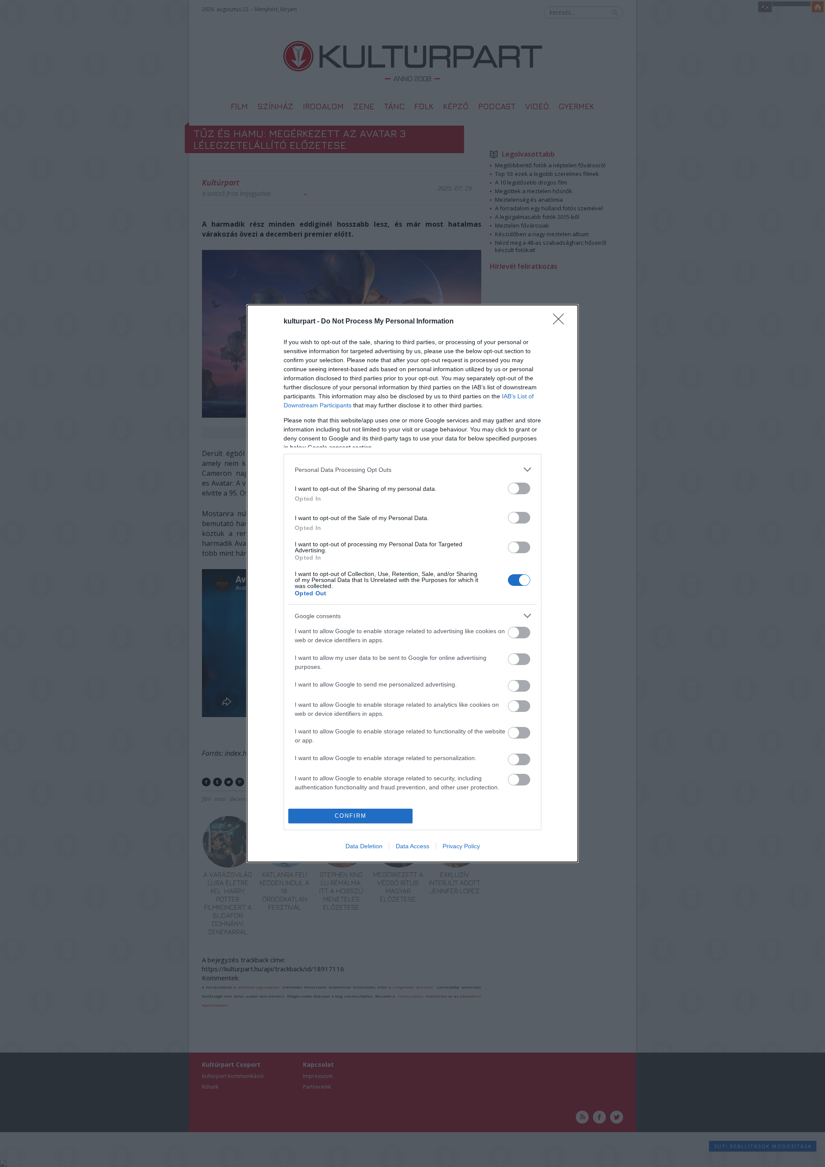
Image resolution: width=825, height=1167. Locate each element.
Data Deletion (363, 846)
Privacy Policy (461, 846)
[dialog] (412, 583)
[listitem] (412, 469)
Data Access (412, 846)
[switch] (519, 488)
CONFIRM (351, 816)
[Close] (561, 322)
